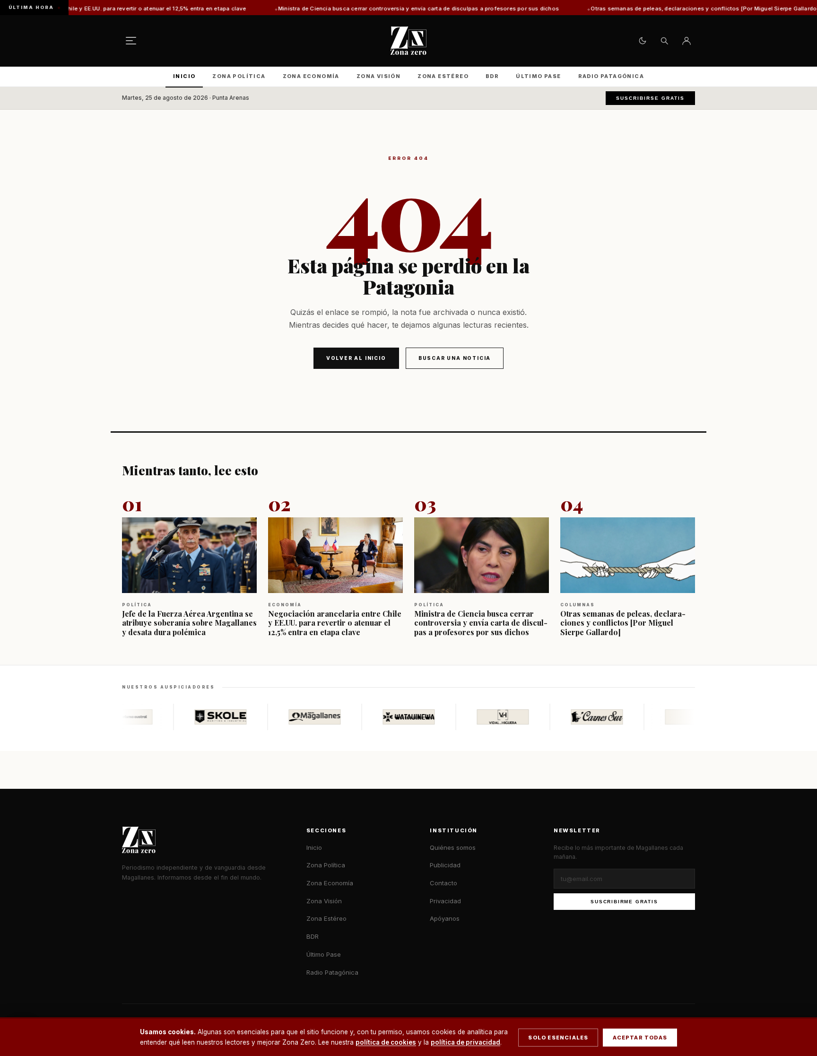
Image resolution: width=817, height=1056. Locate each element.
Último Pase (538, 76)
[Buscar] (664, 41)
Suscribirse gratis (650, 98)
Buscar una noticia (454, 358)
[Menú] (131, 40)
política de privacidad (465, 1042)
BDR (492, 76)
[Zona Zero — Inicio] (408, 40)
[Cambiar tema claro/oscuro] (642, 41)
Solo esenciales (558, 1037)
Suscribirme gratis (624, 901)
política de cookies (386, 1042)
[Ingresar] (686, 40)
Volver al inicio (356, 358)
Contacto (443, 883)
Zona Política (238, 76)
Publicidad (445, 865)
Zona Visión (378, 76)
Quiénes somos (453, 847)
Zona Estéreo (443, 76)
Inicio (184, 76)
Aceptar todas (640, 1037)
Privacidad (445, 901)
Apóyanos (445, 918)
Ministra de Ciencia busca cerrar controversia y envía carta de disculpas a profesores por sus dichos (364, 8)
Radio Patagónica (611, 76)
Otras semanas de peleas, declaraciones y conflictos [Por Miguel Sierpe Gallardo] (651, 8)
